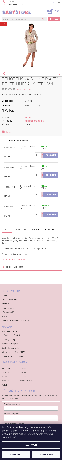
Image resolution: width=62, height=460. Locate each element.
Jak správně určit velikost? (14, 259)
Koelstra (23, 376)
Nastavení (31, 444)
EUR (58, 2)
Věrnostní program (10, 344)
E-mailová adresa (12, 404)
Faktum (23, 372)
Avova (4, 385)
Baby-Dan (6, 372)
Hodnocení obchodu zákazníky (15, 320)
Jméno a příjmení (12, 414)
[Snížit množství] (42, 156)
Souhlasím (46, 454)
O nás (4, 295)
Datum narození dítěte (14, 424)
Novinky (5, 316)
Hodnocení (50, 229)
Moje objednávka (9, 331)
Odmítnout (16, 454)
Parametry (20, 229)
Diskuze (35, 229)
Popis (7, 229)
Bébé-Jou (6, 381)
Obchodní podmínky (10, 348)
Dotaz (9, 132)
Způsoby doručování (11, 335)
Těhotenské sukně (34, 121)
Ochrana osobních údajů (12, 356)
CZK (54, 2)
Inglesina (6, 368)
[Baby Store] (16, 11)
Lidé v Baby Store (9, 299)
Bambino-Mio (26, 381)
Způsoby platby (8, 339)
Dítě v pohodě (8, 312)
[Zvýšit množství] (42, 153)
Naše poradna (8, 308)
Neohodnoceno (23, 89)
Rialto (28, 117)
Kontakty (5, 304)
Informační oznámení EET (13, 352)
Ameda (23, 368)
